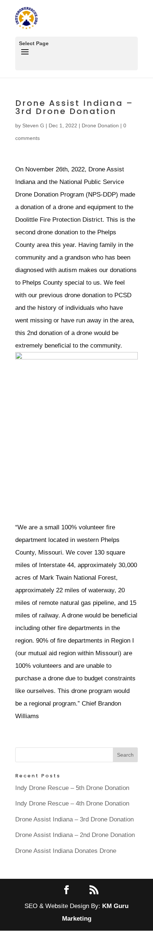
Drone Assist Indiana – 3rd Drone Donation (74, 819)
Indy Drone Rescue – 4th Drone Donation (72, 803)
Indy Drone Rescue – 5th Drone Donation (72, 787)
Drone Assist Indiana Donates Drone (65, 850)
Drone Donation (100, 125)
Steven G (33, 125)
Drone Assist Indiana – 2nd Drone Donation (75, 834)
